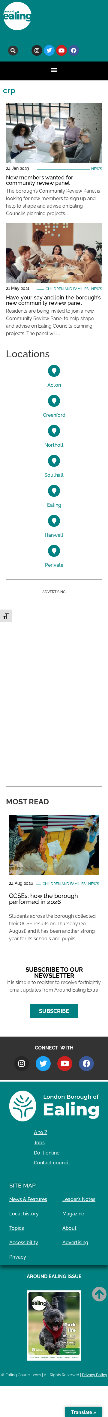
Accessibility (23, 1242)
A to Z (40, 1132)
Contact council (52, 1163)
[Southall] (54, 461)
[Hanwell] (54, 521)
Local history (24, 1214)
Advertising (75, 1242)
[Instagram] (37, 50)
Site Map (22, 1185)
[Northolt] (54, 431)
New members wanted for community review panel (39, 180)
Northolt (54, 445)
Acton (54, 385)
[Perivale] (54, 551)
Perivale (54, 565)
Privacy (17, 1257)
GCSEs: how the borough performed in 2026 (43, 898)
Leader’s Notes (78, 1199)
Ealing (54, 505)
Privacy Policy (94, 1375)
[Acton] (54, 371)
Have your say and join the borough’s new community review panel (53, 300)
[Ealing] (54, 491)
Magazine (73, 1214)
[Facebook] (73, 50)
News (96, 169)
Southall (54, 475)
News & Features (28, 1199)
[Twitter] (49, 50)
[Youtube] (61, 50)
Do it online (46, 1153)
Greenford (54, 415)
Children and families (67, 289)
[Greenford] (54, 401)
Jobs (39, 1142)
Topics (16, 1228)
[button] (13, 51)
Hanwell (54, 535)
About (69, 1228)
